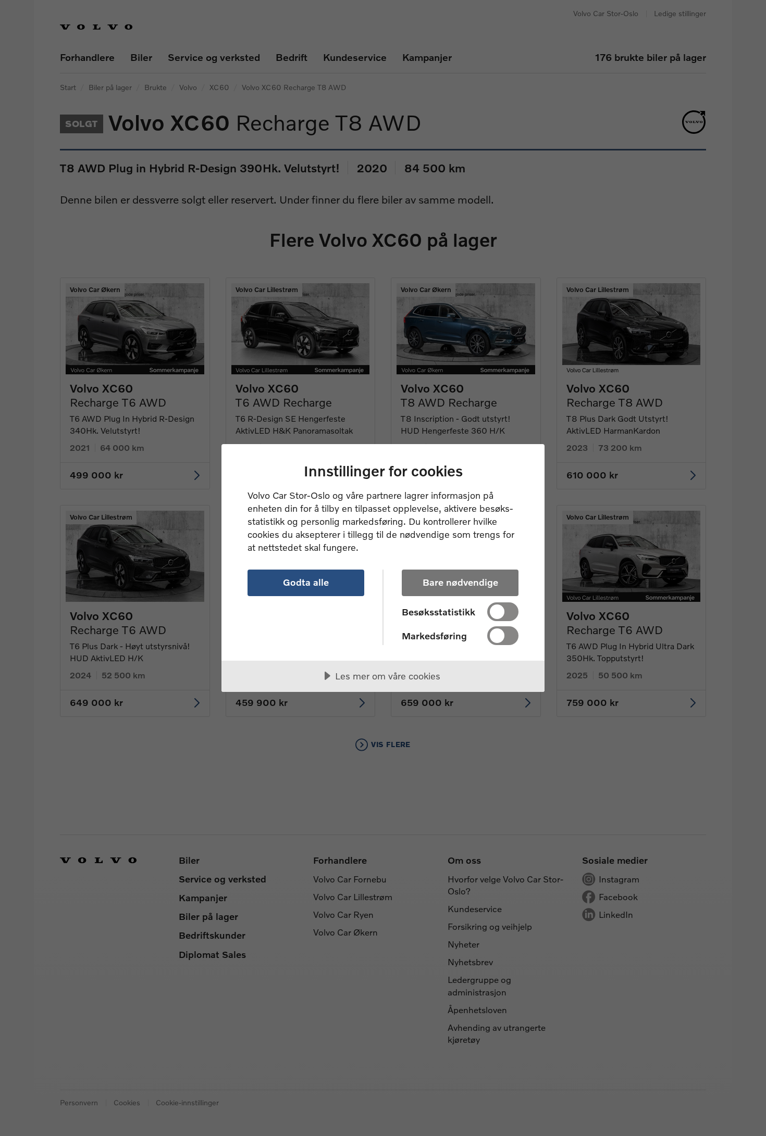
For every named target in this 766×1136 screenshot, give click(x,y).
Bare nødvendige (460, 582)
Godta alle (306, 582)
